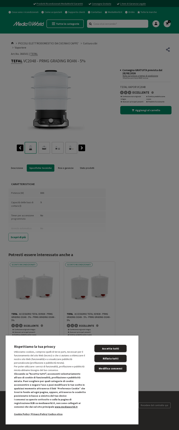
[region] (72, 379)
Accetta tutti (110, 348)
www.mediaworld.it (66, 406)
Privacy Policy (39, 414)
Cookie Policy (22, 414)
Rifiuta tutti (110, 358)
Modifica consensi (110, 368)
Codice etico (55, 414)
